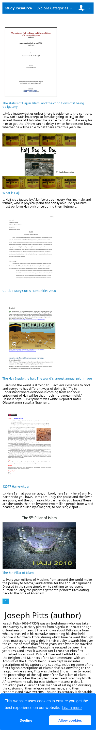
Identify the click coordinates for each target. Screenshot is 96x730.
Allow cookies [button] (70, 720)
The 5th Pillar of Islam (18, 573)
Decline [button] (26, 720)
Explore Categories (52, 8)
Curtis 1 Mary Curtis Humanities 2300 (29, 291)
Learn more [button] (72, 708)
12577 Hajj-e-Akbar (16, 486)
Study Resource (18, 8)
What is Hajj (10, 193)
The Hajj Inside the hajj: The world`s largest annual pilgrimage (47, 378)
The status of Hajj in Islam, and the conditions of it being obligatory (43, 105)
